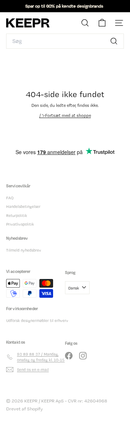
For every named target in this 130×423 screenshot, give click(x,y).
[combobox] (65, 41)
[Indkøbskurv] (102, 23)
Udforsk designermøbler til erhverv (37, 320)
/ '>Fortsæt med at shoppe (65, 115)
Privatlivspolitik (20, 224)
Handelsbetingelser (23, 206)
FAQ (9, 197)
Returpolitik (16, 215)
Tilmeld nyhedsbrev (23, 250)
